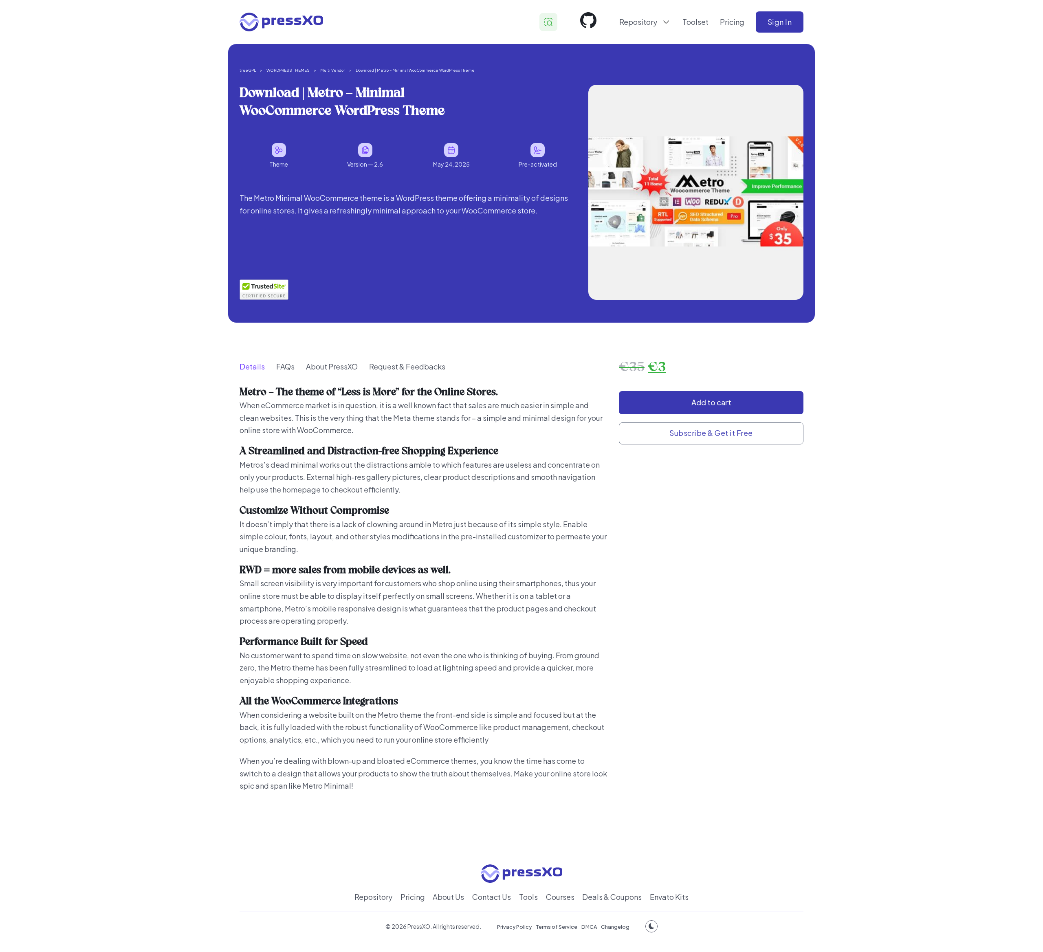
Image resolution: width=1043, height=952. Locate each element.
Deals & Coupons (612, 896)
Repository (373, 896)
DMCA (589, 926)
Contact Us (491, 896)
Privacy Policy (514, 926)
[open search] (548, 22)
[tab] (252, 367)
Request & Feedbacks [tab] (407, 366)
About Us (448, 896)
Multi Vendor (332, 70)
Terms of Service (556, 926)
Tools (528, 896)
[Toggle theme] (651, 926)
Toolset (695, 21)
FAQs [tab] (285, 366)
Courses (560, 896)
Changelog (615, 926)
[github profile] (588, 22)
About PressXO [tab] (332, 366)
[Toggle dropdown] (666, 22)
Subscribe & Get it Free (711, 433)
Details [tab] (252, 366)
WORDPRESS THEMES (288, 70)
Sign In (780, 21)
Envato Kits (669, 896)
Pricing (732, 21)
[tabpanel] (423, 599)
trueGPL (248, 70)
